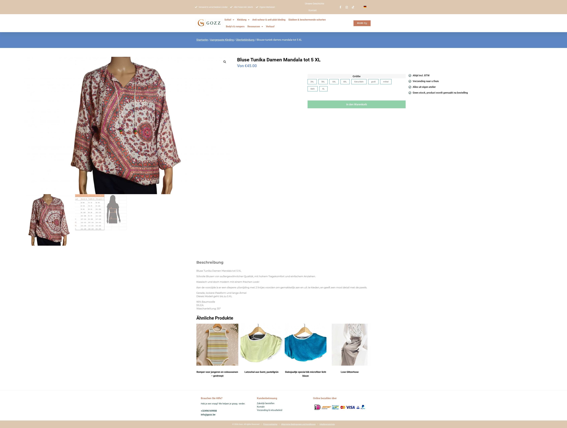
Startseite (202, 39)
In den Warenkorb (356, 104)
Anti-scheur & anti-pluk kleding (268, 19)
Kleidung (241, 19)
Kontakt (313, 10)
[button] (224, 61)
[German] (365, 7)
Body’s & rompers (235, 26)
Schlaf (227, 19)
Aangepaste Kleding (222, 39)
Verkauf (270, 26)
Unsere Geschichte (314, 3)
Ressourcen (253, 26)
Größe (357, 76)
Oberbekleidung (245, 39)
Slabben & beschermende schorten (307, 19)
